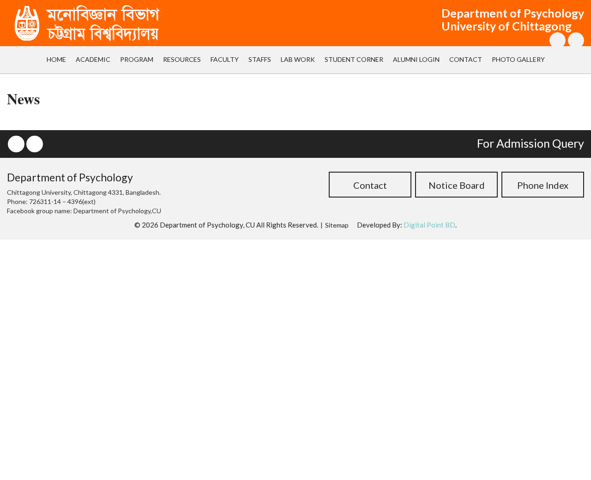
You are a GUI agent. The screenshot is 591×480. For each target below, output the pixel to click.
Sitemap (337, 225)
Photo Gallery (518, 59)
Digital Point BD (429, 225)
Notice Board (456, 185)
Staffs (259, 59)
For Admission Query (530, 143)
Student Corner (354, 59)
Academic (93, 59)
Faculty (225, 59)
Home (56, 59)
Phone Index (542, 185)
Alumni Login (416, 59)
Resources (182, 59)
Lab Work (298, 59)
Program (136, 59)
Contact (465, 59)
